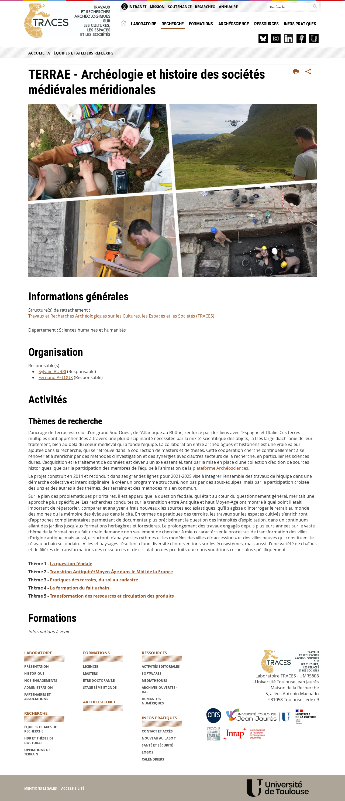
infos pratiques (300, 23)
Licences (91, 666)
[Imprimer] (296, 72)
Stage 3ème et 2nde (100, 687)
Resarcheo (205, 6)
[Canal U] (314, 38)
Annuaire (228, 6)
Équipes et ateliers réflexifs (83, 53)
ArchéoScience (233, 23)
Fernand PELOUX (56, 377)
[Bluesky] (263, 38)
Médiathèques (154, 680)
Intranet (137, 6)
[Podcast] (301, 38)
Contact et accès (157, 731)
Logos (147, 752)
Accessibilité (72, 788)
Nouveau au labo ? (159, 738)
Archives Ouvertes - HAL (159, 689)
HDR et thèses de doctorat (39, 740)
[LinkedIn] (288, 38)
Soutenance (180, 6)
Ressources (266, 23)
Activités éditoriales (161, 666)
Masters (90, 673)
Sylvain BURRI (52, 371)
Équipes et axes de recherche (40, 729)
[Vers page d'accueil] (67, 21)
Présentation (36, 666)
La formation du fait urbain (79, 588)
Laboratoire (143, 23)
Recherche (172, 23)
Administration (38, 687)
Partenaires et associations (37, 696)
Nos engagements (40, 680)
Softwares (151, 673)
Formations (201, 23)
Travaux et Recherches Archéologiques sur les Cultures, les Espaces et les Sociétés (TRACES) (121, 316)
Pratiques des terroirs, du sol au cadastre (94, 580)
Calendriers (153, 759)
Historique (34, 673)
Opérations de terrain (37, 752)
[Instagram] (276, 38)
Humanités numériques (153, 701)
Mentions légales (40, 788)
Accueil (36, 53)
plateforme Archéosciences (220, 468)
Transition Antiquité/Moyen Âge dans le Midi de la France (111, 572)
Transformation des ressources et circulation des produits (112, 596)
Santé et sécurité (157, 745)
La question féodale (71, 564)
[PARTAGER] (308, 72)
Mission (157, 6)
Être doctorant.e (99, 680)
